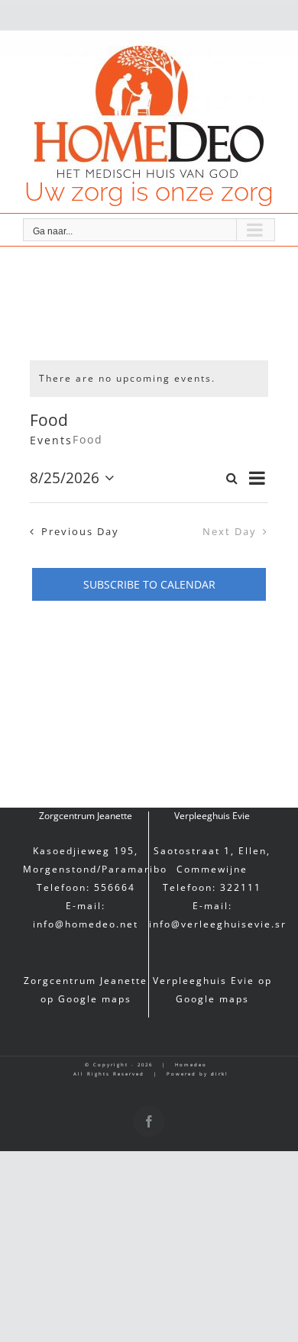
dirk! (219, 1074)
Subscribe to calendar (149, 584)
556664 (114, 887)
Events (51, 440)
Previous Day (80, 531)
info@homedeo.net (85, 924)
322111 (240, 887)
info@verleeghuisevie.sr (218, 924)
